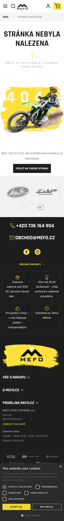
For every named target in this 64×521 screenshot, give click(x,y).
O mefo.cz (13, 390)
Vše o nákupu (16, 377)
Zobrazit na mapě (14, 424)
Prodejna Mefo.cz (21, 402)
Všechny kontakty (32, 264)
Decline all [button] (46, 506)
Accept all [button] (16, 506)
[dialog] (32, 492)
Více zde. (20, 296)
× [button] (60, 467)
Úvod (5, 17)
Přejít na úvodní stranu (32, 168)
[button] (32, 515)
